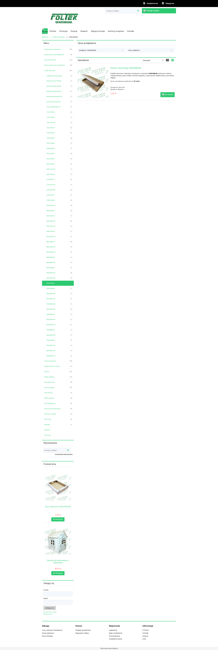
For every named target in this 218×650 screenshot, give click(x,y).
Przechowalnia (114, 636)
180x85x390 (50, 148)
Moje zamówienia (115, 633)
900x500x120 (50, 356)
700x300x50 (50, 340)
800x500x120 (50, 351)
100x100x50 (50, 112)
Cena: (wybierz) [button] (134, 50)
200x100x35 (50, 164)
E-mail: (46, 590)
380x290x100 (50, 247)
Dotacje (145, 636)
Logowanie (113, 630)
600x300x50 (50, 314)
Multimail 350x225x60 (53, 91)
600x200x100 (50, 309)
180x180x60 (50, 159)
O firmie (145, 630)
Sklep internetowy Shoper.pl (109, 648)
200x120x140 (50, 169)
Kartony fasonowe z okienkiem (54, 65)
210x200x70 (50, 179)
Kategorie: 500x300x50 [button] (87, 50)
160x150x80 (50, 143)
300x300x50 (50, 216)
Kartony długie (49, 387)
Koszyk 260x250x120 (53, 107)
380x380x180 (50, 262)
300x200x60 (50, 211)
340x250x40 (50, 231)
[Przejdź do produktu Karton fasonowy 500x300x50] (92, 82)
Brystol (46, 371)
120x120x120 (50, 122)
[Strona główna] (64, 17)
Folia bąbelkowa (49, 403)
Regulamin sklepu (82, 633)
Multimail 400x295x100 (54, 96)
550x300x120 (50, 299)
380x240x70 (50, 242)
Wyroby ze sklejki (50, 414)
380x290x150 (50, 252)
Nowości (47, 430)
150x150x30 (50, 138)
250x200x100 (50, 205)
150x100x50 (50, 133)
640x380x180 (50, 335)
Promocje (47, 435)
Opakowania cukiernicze (52, 49)
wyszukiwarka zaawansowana (63, 454)
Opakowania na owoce (52, 366)
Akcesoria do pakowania (52, 409)
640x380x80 (50, 330)
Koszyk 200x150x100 (53, 102)
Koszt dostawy (47, 636)
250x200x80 (50, 200)
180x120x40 (50, 153)
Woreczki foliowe (50, 60)
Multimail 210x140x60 (53, 81)
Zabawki (47, 424)
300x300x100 (50, 221)
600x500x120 (50, 325)
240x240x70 (50, 195)
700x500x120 (50, 345)
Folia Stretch (48, 393)
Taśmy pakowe (49, 398)
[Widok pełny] (172, 60)
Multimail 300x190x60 (53, 86)
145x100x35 (50, 128)
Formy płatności (48, 633)
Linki (144, 639)
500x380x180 (50, 294)
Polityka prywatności (83, 630)
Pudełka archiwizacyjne (54, 76)
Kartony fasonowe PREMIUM (54, 55)
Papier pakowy (49, 377)
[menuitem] (53, 31)
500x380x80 (50, 288)
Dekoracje (47, 419)
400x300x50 (50, 268)
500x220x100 (50, 278)
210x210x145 (50, 185)
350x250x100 (50, 236)
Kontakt (145, 633)
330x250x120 (50, 226)
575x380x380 (50, 304)
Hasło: (45, 598)
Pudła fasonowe (49, 70)
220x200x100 (50, 190)
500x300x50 (50, 283)
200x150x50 (50, 174)
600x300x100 (50, 319)
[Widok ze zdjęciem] (167, 60)
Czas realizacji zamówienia (52, 630)
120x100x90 (50, 117)
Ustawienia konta (115, 639)
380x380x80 (50, 257)
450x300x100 (50, 273)
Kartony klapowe (50, 361)
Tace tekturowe (49, 382)
